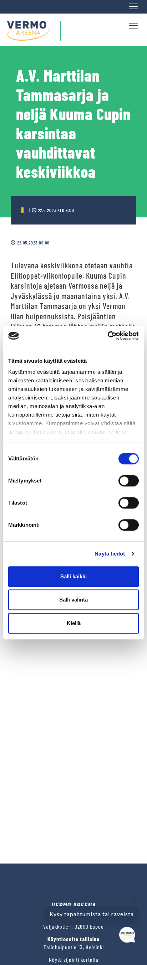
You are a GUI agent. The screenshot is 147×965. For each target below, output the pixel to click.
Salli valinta (73, 600)
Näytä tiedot (110, 554)
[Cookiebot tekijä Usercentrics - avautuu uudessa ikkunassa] (107, 335)
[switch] (128, 480)
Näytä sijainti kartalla (73, 959)
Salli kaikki (73, 576)
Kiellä (74, 623)
